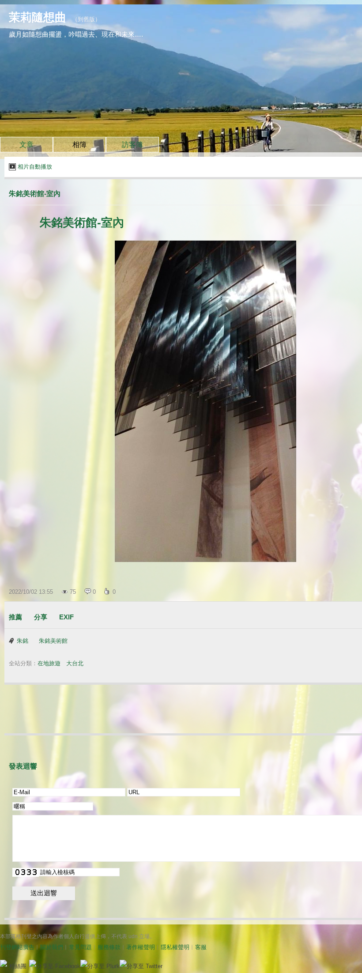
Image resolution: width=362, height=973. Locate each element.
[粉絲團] (3, 963)
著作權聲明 (140, 947)
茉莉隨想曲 (37, 17)
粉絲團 (17, 966)
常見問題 (80, 947)
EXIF (66, 617)
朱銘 (22, 640)
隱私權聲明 (175, 947)
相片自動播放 (35, 166)
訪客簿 (132, 144)
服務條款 (109, 947)
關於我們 (51, 947)
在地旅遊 (49, 663)
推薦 (15, 617)
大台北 (74, 663)
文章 (26, 144)
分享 (40, 617)
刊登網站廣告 (17, 947)
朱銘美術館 (53, 640)
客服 (201, 947)
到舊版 (86, 19)
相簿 (79, 144)
